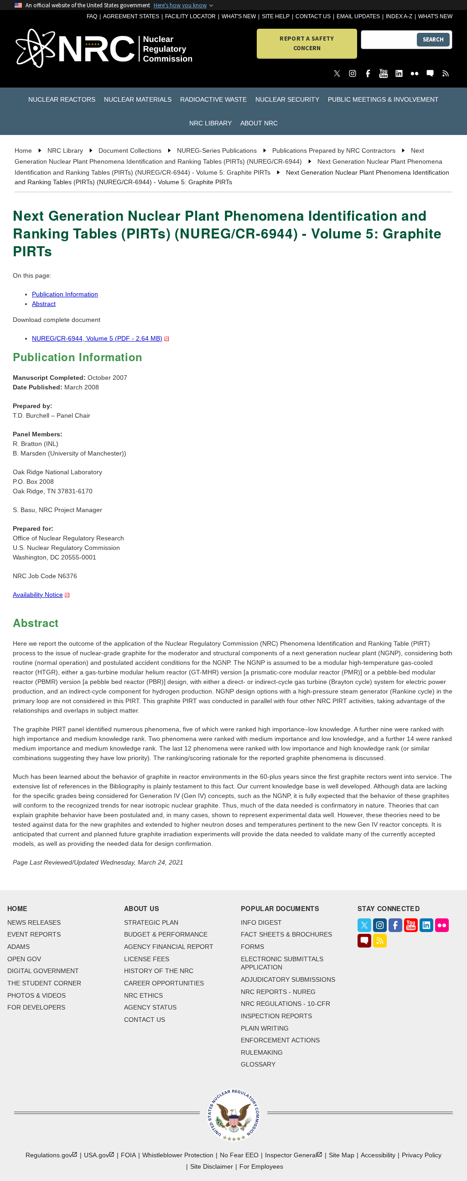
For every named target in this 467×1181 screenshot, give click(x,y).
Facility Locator (190, 16)
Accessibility (378, 1155)
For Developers (36, 1007)
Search (433, 39)
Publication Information (65, 294)
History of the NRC (158, 970)
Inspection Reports (276, 1016)
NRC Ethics (143, 995)
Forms (252, 946)
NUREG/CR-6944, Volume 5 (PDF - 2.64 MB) (97, 338)
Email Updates (358, 16)
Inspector (291, 1155)
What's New (239, 16)
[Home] (49, 49)
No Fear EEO (239, 1155)
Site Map (341, 1155)
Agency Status (150, 1007)
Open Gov (24, 959)
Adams (18, 946)
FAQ (92, 16)
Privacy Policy (421, 1155)
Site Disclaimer (211, 1166)
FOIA (128, 1155)
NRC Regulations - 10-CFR (285, 1003)
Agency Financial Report (168, 946)
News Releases (34, 922)
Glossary (258, 1064)
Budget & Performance (166, 934)
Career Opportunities (164, 983)
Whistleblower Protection (177, 1155)
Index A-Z (399, 16)
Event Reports (34, 934)
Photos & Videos (36, 995)
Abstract (44, 303)
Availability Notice (38, 594)
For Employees (261, 1166)
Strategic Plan (151, 922)
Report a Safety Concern (307, 43)
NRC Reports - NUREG (278, 991)
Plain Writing (265, 1028)
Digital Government (43, 970)
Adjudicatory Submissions (288, 979)
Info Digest (261, 922)
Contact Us (313, 16)
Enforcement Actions (280, 1040)
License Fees (146, 959)
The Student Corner (44, 983)
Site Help (276, 16)
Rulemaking (262, 1052)
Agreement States (131, 16)
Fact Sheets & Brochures (286, 934)
